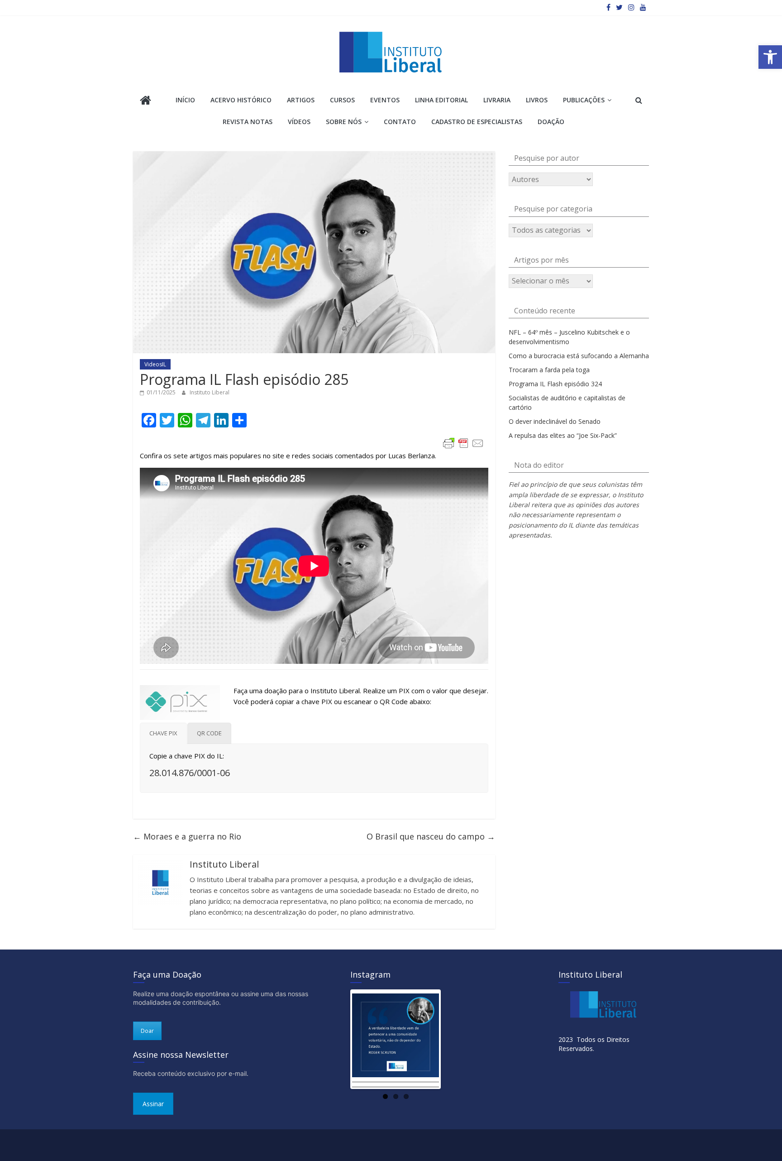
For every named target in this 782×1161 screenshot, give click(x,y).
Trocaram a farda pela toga (549, 369)
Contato (400, 121)
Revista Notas (247, 121)
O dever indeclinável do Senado (555, 421)
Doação (551, 121)
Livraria (496, 100)
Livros (537, 100)
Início (185, 100)
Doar (147, 1031)
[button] (770, 57)
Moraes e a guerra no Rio (187, 836)
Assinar (153, 1103)
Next (452, 1039)
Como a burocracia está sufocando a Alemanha (579, 355)
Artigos (301, 100)
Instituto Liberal (209, 392)
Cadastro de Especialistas (476, 121)
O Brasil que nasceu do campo (431, 836)
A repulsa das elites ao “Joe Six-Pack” (563, 435)
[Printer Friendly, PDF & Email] (463, 443)
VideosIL (155, 364)
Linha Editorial (441, 100)
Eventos (385, 100)
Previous (338, 1039)
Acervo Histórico (241, 100)
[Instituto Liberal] (145, 101)
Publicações (584, 100)
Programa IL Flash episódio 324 (555, 383)
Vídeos (299, 121)
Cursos (342, 100)
